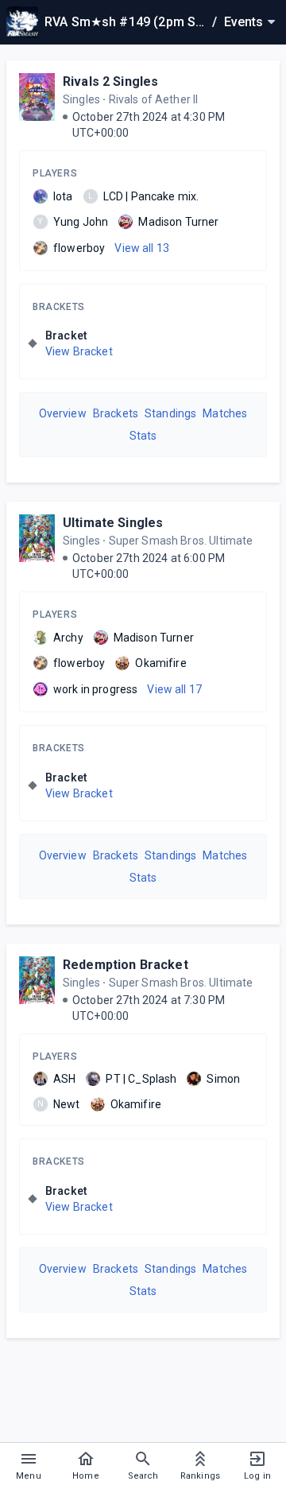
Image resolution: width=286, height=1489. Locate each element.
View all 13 (141, 248)
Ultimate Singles (113, 522)
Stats (143, 435)
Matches (225, 413)
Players (55, 173)
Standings (170, 413)
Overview (63, 413)
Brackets (59, 306)
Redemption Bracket (125, 964)
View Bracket (79, 351)
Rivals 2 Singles (110, 81)
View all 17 (174, 689)
